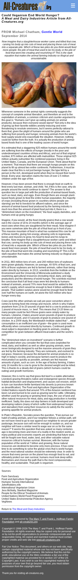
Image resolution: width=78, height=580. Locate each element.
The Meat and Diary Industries (28, 509)
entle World (53, 32)
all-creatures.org (29, 521)
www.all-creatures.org (48, 539)
